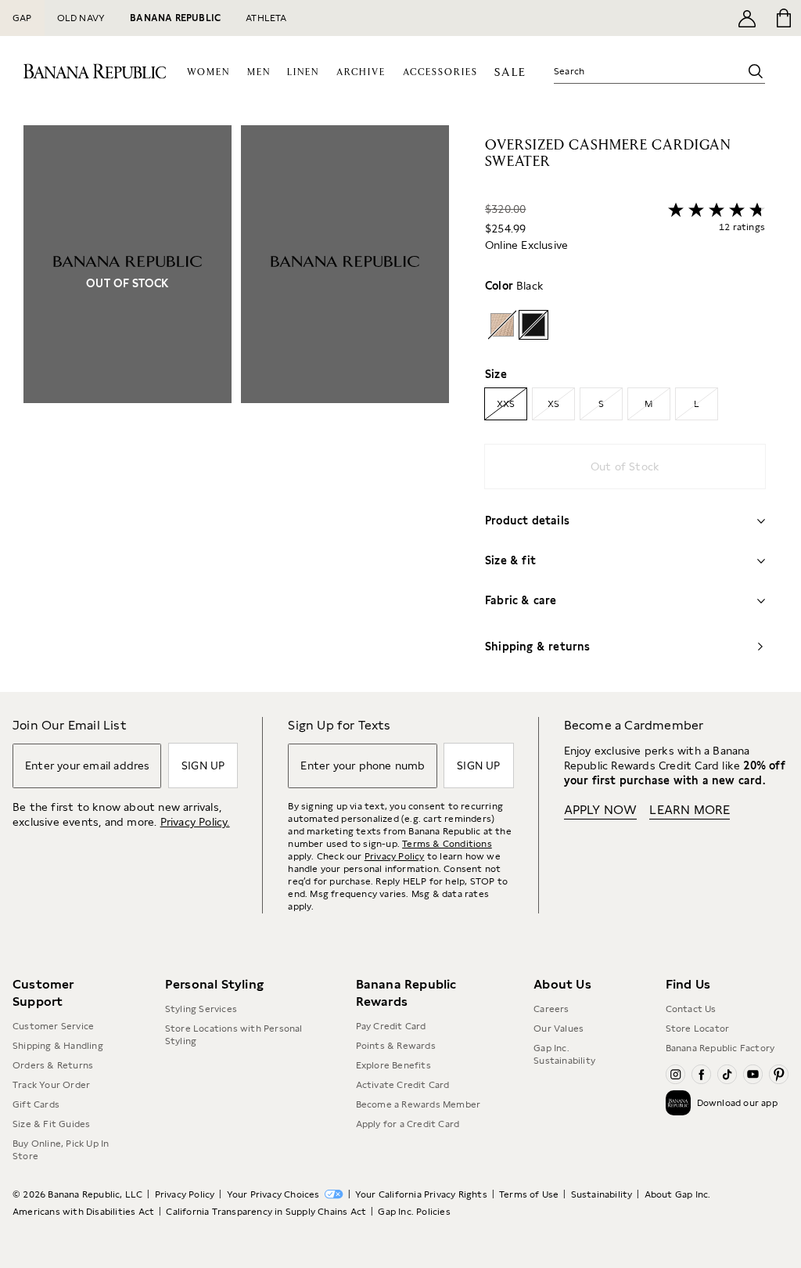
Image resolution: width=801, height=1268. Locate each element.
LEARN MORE (689, 809)
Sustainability (602, 1194)
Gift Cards (36, 1104)
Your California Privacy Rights (421, 1194)
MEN (259, 72)
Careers (551, 1008)
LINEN (303, 72)
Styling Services (201, 1008)
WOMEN (208, 72)
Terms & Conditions (447, 843)
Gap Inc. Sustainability (564, 1054)
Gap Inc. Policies (414, 1211)
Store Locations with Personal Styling (234, 1034)
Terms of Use (529, 1194)
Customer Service (53, 1026)
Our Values (558, 1028)
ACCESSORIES (440, 72)
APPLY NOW (601, 809)
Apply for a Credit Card (408, 1124)
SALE (510, 72)
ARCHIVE (361, 72)
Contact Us (691, 1008)
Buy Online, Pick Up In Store (61, 1150)
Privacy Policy (395, 856)
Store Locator (698, 1028)
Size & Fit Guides (51, 1124)
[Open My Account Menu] (747, 18)
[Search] (755, 71)
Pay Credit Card (391, 1026)
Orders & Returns (53, 1065)
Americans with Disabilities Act (83, 1211)
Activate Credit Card (403, 1084)
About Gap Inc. (678, 1194)
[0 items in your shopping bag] (783, 18)
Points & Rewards (396, 1045)
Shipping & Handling (58, 1045)
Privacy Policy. (195, 822)
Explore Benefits (393, 1065)
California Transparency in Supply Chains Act (266, 1211)
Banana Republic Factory (720, 1048)
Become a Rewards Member (418, 1104)
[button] (236, 408)
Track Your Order (51, 1084)
